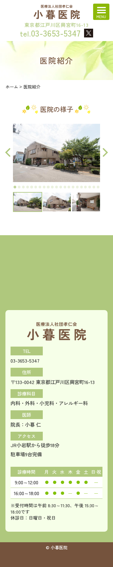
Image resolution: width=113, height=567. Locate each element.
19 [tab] (89, 187)
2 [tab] (19, 187)
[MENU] (101, 12)
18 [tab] (85, 187)
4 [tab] (27, 187)
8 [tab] (44, 187)
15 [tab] (73, 187)
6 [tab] (35, 187)
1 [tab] (15, 187)
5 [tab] (31, 187)
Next (105, 152)
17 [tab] (81, 187)
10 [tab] (52, 187)
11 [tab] (56, 187)
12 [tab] (60, 187)
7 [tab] (40, 187)
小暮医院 (59, 547)
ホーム (11, 87)
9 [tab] (48, 187)
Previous (7, 152)
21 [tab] (98, 187)
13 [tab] (65, 187)
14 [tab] (68, 187)
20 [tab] (94, 187)
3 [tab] (23, 187)
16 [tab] (77, 187)
